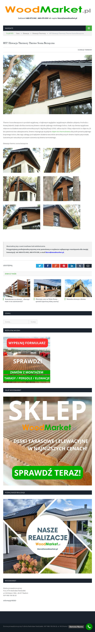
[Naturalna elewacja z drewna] (78, 288)
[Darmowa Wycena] (89, 626)
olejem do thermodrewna (61, 131)
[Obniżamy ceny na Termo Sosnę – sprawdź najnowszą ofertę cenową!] (47, 288)
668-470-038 (43, 18)
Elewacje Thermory (85, 50)
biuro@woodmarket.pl (67, 18)
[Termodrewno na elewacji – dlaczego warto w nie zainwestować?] (16, 288)
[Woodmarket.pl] (47, 9)
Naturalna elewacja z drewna (76, 299)
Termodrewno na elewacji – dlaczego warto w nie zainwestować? (17, 300)
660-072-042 (31, 18)
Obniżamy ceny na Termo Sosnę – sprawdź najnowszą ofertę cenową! (47, 300)
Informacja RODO (9, 600)
